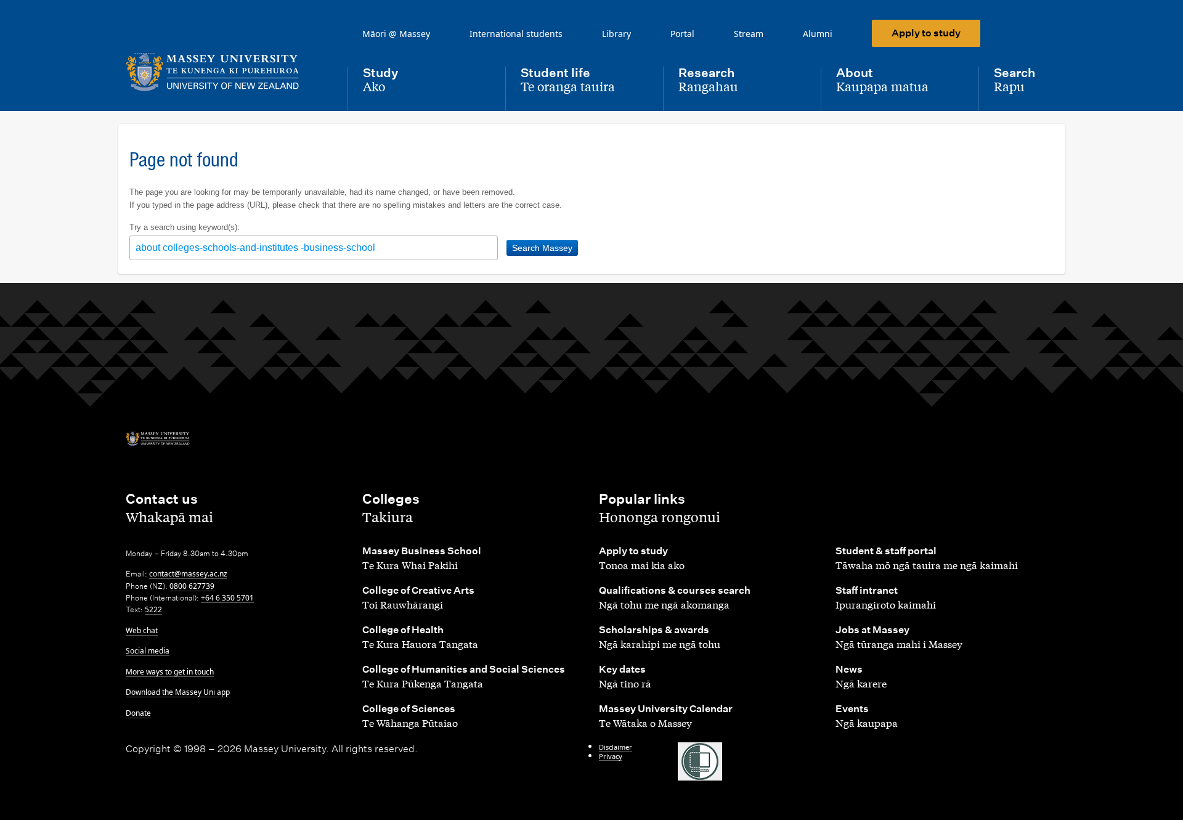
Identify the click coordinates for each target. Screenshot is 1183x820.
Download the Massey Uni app (178, 692)
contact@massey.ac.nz (188, 573)
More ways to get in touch (170, 671)
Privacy (610, 756)
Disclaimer (615, 747)
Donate (138, 713)
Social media (147, 651)
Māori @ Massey (396, 33)
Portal (682, 33)
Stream (748, 33)
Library (616, 33)
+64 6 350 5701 (227, 597)
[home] (227, 72)
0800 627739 (191, 586)
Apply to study (926, 33)
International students (516, 33)
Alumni (817, 33)
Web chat (142, 630)
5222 (153, 609)
